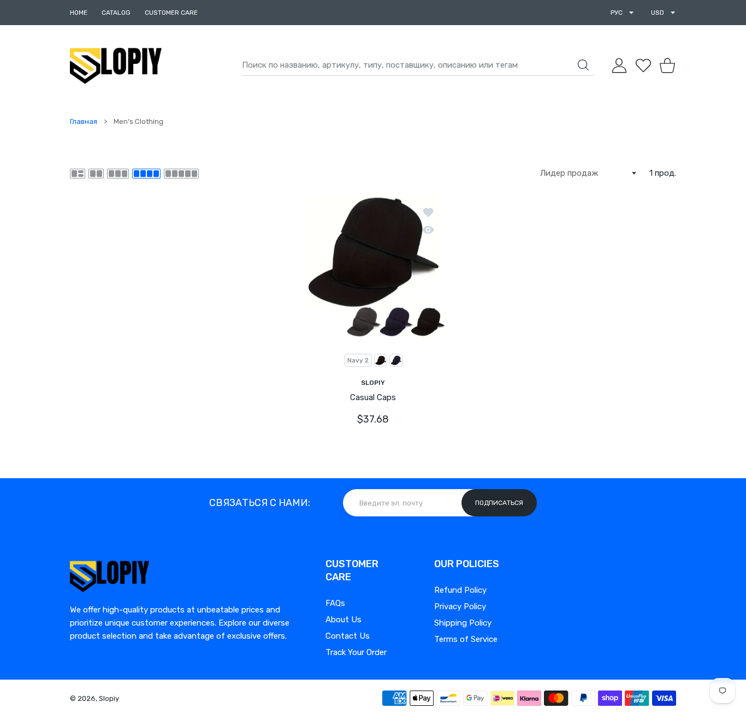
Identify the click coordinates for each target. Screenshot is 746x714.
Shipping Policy (463, 623)
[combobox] (418, 65)
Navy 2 (358, 360)
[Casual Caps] (373, 266)
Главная (83, 121)
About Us (343, 619)
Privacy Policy (460, 606)
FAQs (335, 603)
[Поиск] (583, 65)
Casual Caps (373, 397)
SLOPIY (373, 382)
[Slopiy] (116, 65)
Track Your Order (356, 652)
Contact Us (347, 636)
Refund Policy (460, 590)
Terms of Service (466, 639)
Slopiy (109, 698)
